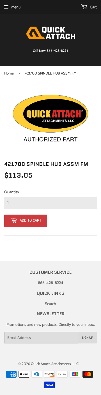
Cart (93, 7)
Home (9, 73)
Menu (15, 7)
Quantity (11, 191)
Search (50, 303)
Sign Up (87, 337)
